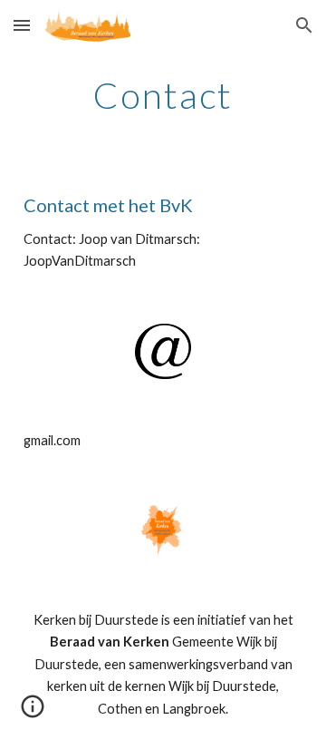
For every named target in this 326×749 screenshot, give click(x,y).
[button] (21, 25)
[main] (163, 95)
